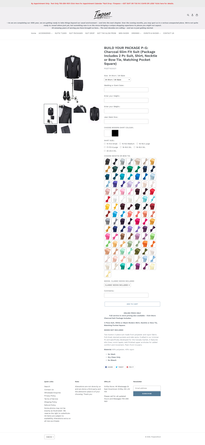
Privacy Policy (50, 396)
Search (47, 386)
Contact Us (49, 390)
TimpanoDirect (156, 437)
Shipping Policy (50, 402)
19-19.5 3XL (140, 147)
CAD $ (49, 437)
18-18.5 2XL (127, 147)
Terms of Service (51, 399)
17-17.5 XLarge (112, 147)
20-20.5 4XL (111, 151)
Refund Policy (50, 405)
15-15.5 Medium (128, 144)
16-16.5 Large (144, 144)
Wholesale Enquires (52, 393)
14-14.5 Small (112, 144)
